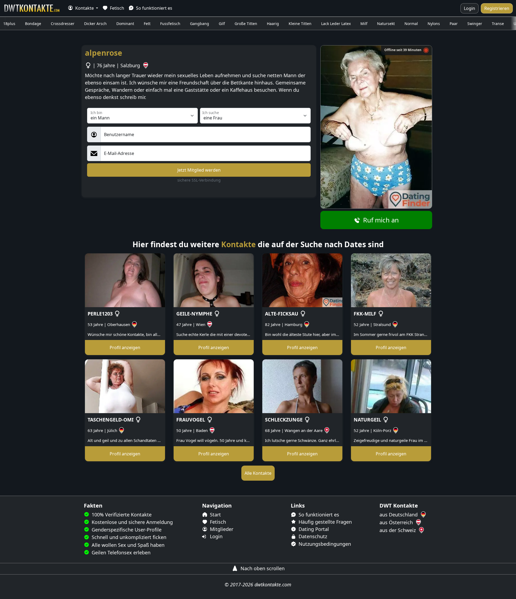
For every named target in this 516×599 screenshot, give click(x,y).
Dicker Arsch (95, 23)
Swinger (474, 23)
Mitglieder (221, 529)
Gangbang (199, 23)
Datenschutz (312, 536)
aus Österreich (396, 522)
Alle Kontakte (258, 473)
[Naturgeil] (391, 386)
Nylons (434, 23)
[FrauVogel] (214, 386)
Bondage (33, 23)
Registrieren (496, 8)
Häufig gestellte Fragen (324, 522)
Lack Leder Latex (336, 23)
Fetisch (116, 8)
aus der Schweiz (398, 530)
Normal (411, 23)
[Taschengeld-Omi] (125, 386)
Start (215, 514)
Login (469, 8)
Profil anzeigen (125, 347)
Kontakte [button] (84, 8)
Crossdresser (62, 23)
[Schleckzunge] (302, 386)
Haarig (273, 23)
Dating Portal (313, 529)
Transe (498, 23)
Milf (363, 23)
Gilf (222, 23)
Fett (147, 23)
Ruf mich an (380, 219)
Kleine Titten (300, 23)
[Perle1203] (125, 280)
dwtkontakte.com (273, 584)
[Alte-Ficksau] (302, 280)
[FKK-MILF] (391, 280)
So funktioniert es (153, 8)
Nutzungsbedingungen (324, 544)
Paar (454, 23)
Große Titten (246, 23)
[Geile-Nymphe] (214, 280)
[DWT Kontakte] (32, 8)
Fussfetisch (170, 23)
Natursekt (386, 23)
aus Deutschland (399, 514)
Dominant (125, 23)
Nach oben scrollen (262, 568)
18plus (9, 23)
